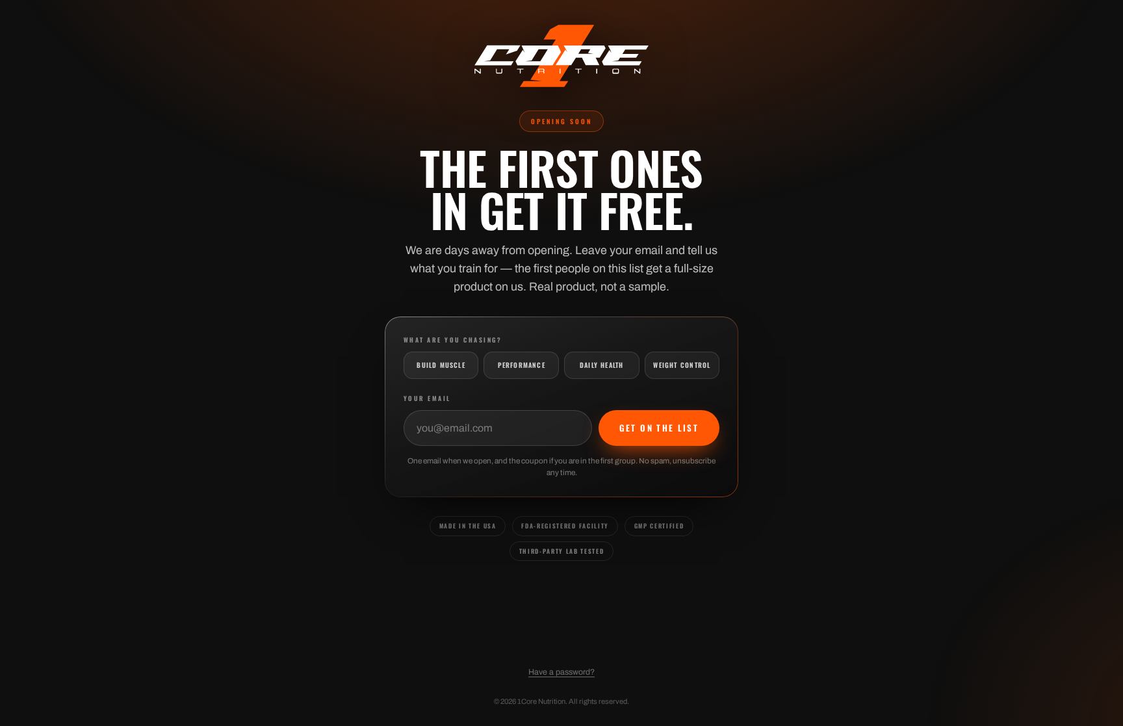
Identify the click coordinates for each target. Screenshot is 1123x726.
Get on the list (659, 427)
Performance (521, 365)
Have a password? (561, 672)
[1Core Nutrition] (561, 56)
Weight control (681, 365)
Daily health (602, 365)
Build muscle (441, 365)
